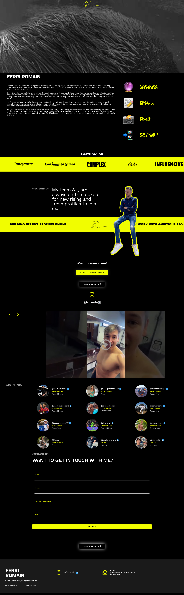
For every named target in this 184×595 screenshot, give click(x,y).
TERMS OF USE (30, 586)
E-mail (36, 488)
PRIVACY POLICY (11, 586)
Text (36, 514)
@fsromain (90, 302)
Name (36, 475)
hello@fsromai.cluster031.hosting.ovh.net (122, 572)
